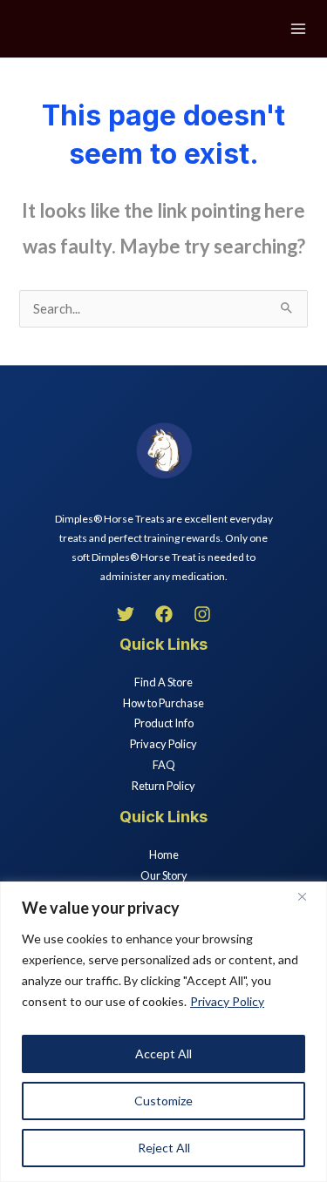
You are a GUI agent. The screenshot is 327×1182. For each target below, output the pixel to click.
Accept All (163, 1053)
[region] (163, 1031)
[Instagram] (202, 614)
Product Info (164, 723)
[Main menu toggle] (298, 28)
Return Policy (163, 786)
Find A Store (163, 682)
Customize (163, 1100)
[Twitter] (125, 614)
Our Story (163, 875)
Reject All (164, 1147)
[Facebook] (164, 614)
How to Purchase (163, 703)
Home (164, 854)
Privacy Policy (227, 1001)
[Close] (308, 896)
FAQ (164, 765)
